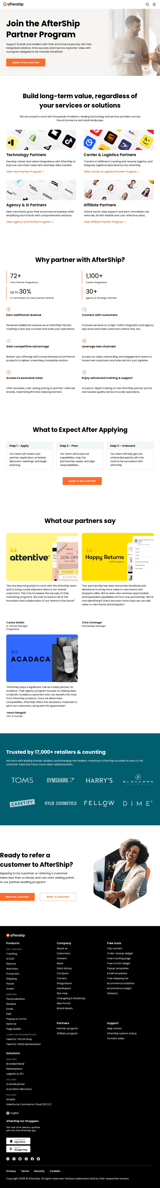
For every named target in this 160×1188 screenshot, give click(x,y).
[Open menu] (154, 4)
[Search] (147, 4)
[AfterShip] (14, 4)
